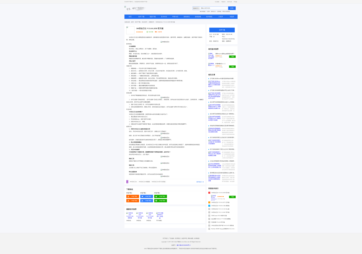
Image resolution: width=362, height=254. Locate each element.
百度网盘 (219, 11)
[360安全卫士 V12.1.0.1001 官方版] (149, 215)
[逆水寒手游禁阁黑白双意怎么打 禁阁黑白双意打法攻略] (214, 120)
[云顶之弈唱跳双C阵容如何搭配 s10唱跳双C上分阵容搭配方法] (214, 167)
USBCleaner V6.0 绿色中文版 (219, 215)
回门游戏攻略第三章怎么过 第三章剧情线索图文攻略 (223, 149)
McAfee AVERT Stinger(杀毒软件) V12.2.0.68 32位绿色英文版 (223, 228)
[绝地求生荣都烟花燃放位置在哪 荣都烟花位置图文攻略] (214, 132)
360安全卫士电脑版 (144, 181)
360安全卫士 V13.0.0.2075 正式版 (220, 202)
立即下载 (222, 30)
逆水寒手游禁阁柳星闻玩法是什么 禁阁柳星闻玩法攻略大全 (223, 102)
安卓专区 (164, 16)
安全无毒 (151, 32)
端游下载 (153, 16)
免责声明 (184, 238)
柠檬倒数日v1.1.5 (220, 63)
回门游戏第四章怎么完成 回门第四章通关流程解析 (223, 137)
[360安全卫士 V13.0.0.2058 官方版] (139, 215)
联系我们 (178, 238)
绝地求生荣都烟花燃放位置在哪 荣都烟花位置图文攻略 (223, 125)
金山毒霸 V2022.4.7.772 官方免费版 (221, 219)
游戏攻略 (198, 16)
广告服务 (171, 238)
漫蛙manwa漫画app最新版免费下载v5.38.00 (225, 53)
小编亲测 (159, 32)
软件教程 (209, 16)
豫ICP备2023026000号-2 (184, 245)
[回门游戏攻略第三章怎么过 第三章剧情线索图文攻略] (214, 155)
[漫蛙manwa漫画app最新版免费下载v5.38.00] (211, 56)
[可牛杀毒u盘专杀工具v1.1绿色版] (159, 215)
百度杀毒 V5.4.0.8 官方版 (218, 222)
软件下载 (141, 16)
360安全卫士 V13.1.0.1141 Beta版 (220, 209)
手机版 (235, 1)
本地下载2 (134, 200)
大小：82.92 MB (214, 34)
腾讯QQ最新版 (226, 11)
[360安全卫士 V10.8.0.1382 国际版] (129, 215)
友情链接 (196, 238)
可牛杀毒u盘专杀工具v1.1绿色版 (159, 220)
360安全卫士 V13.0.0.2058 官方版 (139, 220)
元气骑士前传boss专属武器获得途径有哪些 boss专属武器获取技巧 (223, 78)
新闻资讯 (187, 16)
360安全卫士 (133, 181)
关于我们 (165, 238)
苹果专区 (175, 16)
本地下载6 (162, 200)
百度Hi (208, 11)
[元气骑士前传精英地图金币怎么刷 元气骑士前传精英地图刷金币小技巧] (214, 96)
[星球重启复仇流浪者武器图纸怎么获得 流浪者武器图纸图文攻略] (214, 179)
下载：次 (212, 36)
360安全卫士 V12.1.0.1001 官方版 (149, 220)
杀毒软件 (151, 22)
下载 (232, 56)
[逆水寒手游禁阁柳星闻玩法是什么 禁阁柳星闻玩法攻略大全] (214, 108)
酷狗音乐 (213, 11)
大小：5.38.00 (218, 57)
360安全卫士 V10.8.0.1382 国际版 (129, 220)
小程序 (220, 16)
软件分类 (229, 1)
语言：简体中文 (214, 41)
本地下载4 (148, 200)
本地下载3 (148, 196)
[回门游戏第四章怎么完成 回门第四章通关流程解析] (214, 143)
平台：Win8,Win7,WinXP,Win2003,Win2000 (228, 38)
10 (209, 228)
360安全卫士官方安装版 (158, 181)
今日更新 (217, 1)
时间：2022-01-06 (227, 34)
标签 (127, 181)
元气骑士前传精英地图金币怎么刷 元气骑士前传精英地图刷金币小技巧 (223, 90)
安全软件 (144, 22)
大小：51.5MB (219, 67)
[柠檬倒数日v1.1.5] (211, 66)
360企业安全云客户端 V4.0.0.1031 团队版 (222, 225)
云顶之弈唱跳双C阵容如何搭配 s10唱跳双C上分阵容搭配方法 (223, 161)
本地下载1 (134, 196)
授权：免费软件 (226, 41)
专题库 (232, 16)
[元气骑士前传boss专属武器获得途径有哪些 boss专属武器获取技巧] (214, 84)
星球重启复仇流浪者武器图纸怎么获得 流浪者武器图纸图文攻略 (223, 173)
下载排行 (223, 1)
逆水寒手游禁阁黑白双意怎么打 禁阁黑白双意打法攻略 (223, 114)
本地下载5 (162, 196)
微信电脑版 (203, 11)
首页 (130, 16)
